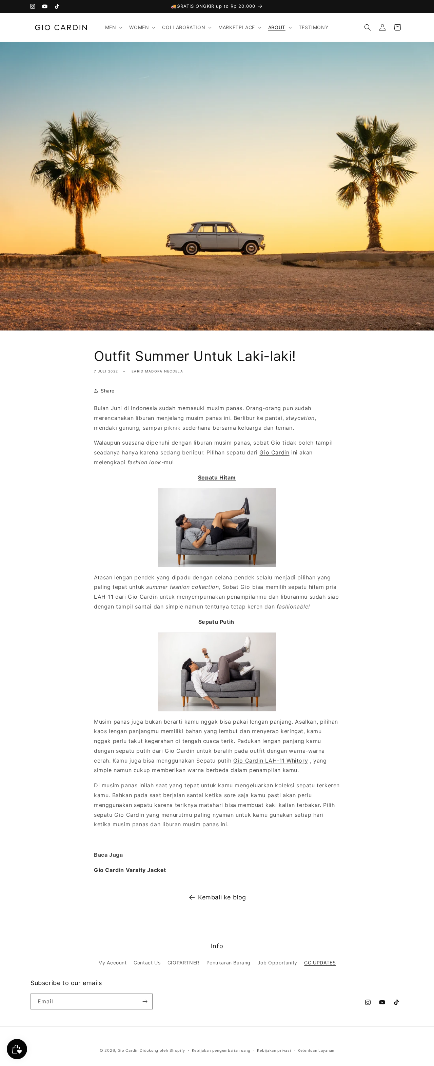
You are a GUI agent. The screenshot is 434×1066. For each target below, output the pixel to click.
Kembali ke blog (222, 897)
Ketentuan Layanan (316, 1050)
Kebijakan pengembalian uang (221, 1050)
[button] (113, 27)
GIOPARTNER (183, 962)
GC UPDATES (320, 962)
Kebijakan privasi (274, 1050)
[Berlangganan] (144, 1001)
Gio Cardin (274, 452)
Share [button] (108, 390)
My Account (112, 962)
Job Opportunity (277, 962)
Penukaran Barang (228, 962)
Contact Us (147, 962)
